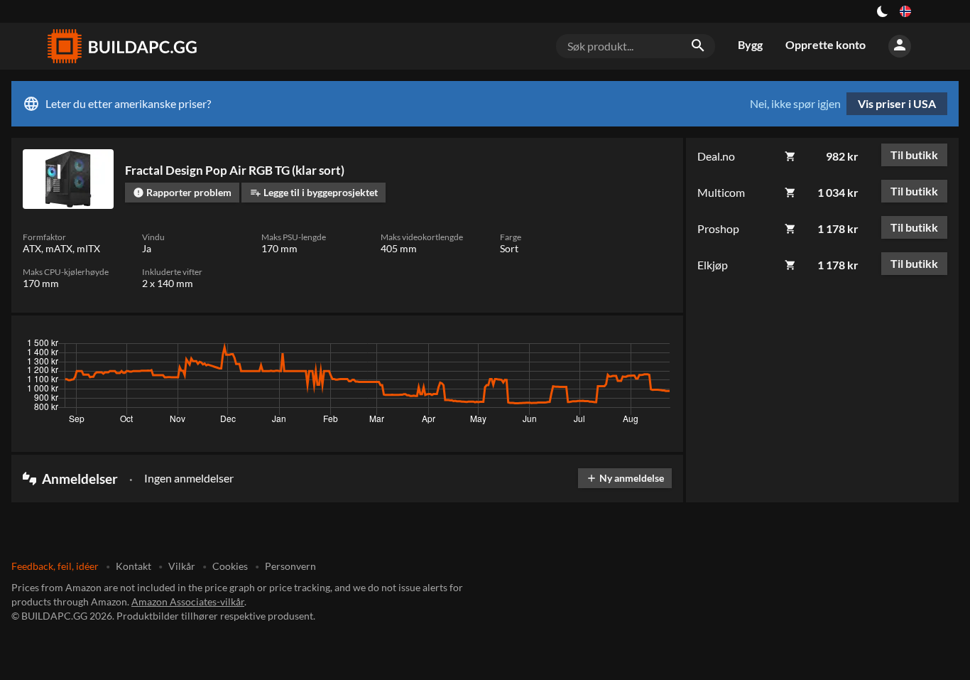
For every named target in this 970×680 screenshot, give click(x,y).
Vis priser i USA (897, 103)
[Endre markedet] (905, 11)
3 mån (537, 346)
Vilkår (181, 566)
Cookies (230, 566)
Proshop (718, 228)
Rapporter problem (182, 192)
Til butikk (914, 154)
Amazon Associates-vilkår (187, 601)
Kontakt (133, 566)
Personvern (290, 566)
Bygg (750, 44)
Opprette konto (825, 44)
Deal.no (716, 156)
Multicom (721, 192)
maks (654, 346)
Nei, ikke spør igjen (795, 103)
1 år (617, 346)
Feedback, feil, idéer (55, 566)
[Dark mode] (882, 11)
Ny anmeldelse (625, 478)
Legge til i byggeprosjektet (314, 192)
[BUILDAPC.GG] (121, 46)
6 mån (579, 346)
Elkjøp (712, 264)
